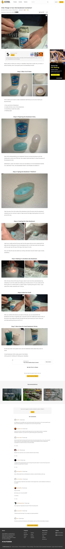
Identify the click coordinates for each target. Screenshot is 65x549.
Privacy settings (30, 546)
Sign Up (61, 2)
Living (10, 10)
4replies (16, 445)
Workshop (26, 534)
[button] (47, 12)
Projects (15, 2)
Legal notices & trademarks (57, 546)
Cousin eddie (19, 437)
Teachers (25, 2)
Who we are (44, 539)
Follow (12, 55)
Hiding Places (15, 10)
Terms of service (15, 546)
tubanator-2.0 (19, 428)
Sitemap (44, 537)
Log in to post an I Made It (32, 376)
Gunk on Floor (5, 10)
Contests (20, 2)
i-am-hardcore (19, 479)
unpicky (18, 460)
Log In (56, 2)
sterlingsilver (19, 471)
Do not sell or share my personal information (42, 546)
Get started (44, 534)
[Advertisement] (57, 64)
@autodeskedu (60, 535)
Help (43, 536)
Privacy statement (22, 546)
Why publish (44, 532)
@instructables (60, 532)
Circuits (25, 532)
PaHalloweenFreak (20, 503)
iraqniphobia (19, 510)
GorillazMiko (19, 488)
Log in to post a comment (32, 525)
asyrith (18, 450)
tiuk (17, 518)
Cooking (32, 532)
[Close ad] (64, 50)
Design (25, 536)
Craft (25, 537)
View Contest (48, 362)
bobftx (18, 419)
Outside (32, 536)
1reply (16, 455)
